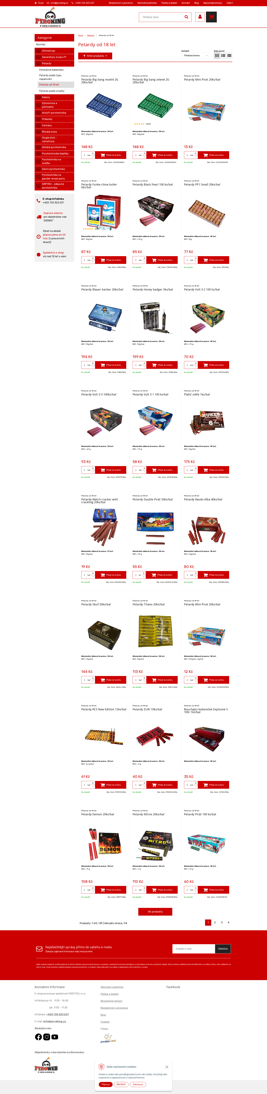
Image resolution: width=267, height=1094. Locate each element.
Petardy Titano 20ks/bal (149, 604)
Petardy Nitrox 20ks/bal (148, 814)
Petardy (90, 35)
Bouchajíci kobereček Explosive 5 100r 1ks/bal (206, 710)
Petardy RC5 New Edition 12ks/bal (103, 709)
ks (140, 575)
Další (229, 3)
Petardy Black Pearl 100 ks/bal (153, 184)
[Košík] (212, 17)
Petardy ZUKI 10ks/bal (147, 709)
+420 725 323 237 (84, 3)
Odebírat (223, 948)
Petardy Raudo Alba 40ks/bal (203, 499)
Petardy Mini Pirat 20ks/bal (202, 79)
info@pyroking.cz (59, 3)
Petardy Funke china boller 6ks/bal (99, 186)
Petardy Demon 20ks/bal (97, 814)
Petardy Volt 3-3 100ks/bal (98, 394)
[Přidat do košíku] (110, 155)
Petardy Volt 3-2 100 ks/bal (202, 289)
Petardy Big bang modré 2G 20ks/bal (99, 81)
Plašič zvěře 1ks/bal (197, 394)
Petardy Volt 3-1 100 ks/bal (150, 394)
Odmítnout (138, 1084)
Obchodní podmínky (147, 3)
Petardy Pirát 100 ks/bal (200, 814)
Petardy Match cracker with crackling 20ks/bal (99, 500)
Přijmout (106, 1084)
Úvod (40, 3)
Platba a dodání (169, 3)
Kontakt (186, 3)
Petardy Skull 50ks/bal (96, 604)
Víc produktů (155, 911)
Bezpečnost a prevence (121, 3)
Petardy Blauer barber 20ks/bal (102, 289)
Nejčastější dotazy (212, 3)
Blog (197, 3)
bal (89, 155)
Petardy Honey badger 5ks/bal (153, 289)
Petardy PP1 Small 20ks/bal (202, 184)
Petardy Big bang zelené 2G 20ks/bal (151, 81)
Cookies (105, 1021)
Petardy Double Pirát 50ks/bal (153, 499)
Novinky (40, 44)
